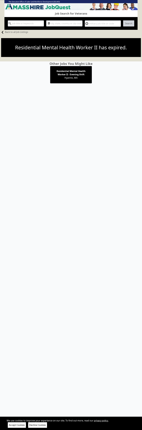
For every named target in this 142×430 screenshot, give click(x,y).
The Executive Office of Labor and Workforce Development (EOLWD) (34, 2)
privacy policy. (101, 420)
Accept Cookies (17, 425)
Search (128, 23)
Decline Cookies (37, 425)
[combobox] (26, 23)
